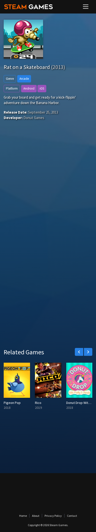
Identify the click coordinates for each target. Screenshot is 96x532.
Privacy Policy (53, 516)
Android (28, 88)
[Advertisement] (48, 190)
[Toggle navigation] (85, 6)
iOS (42, 88)
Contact (72, 516)
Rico (38, 402)
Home (23, 516)
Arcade (24, 79)
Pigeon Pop (12, 402)
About (35, 516)
